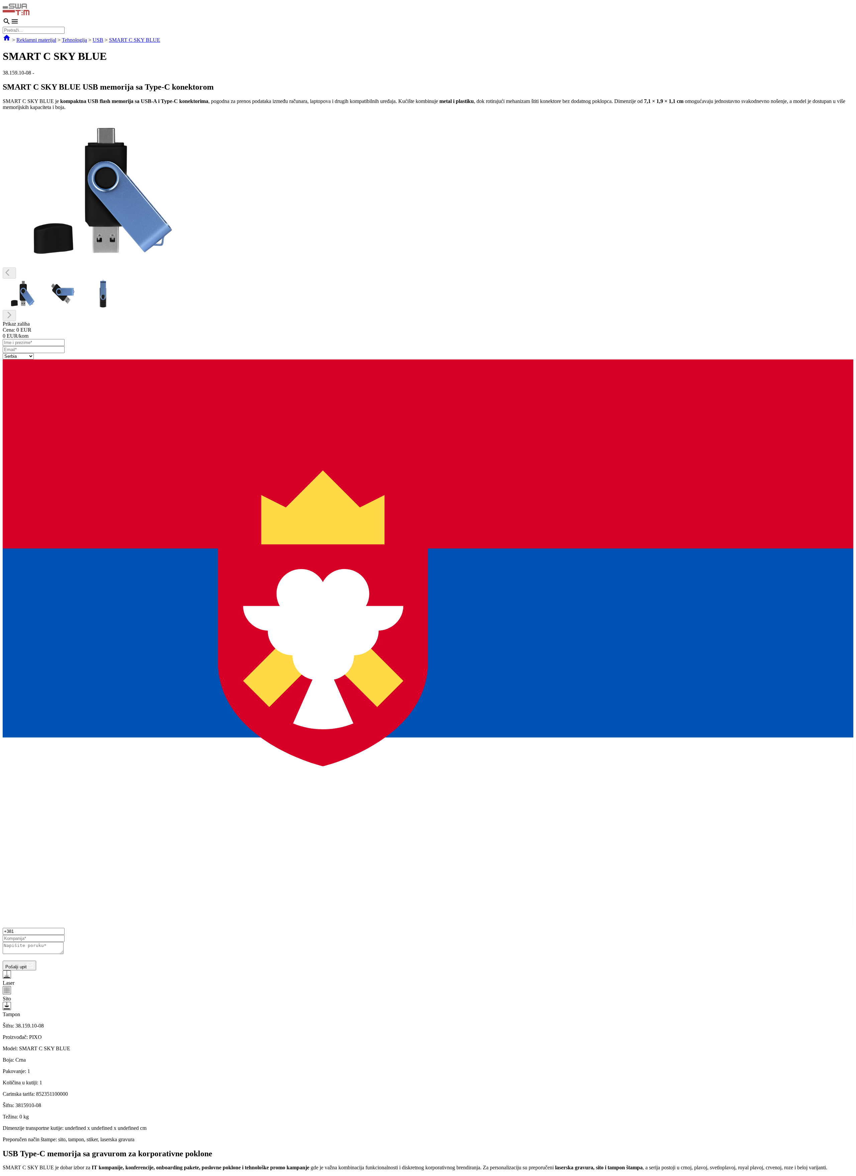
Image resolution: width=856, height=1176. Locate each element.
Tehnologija (74, 40)
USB (98, 40)
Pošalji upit (16, 966)
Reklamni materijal (36, 40)
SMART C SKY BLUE (134, 40)
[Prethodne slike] (9, 273)
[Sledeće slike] (9, 315)
